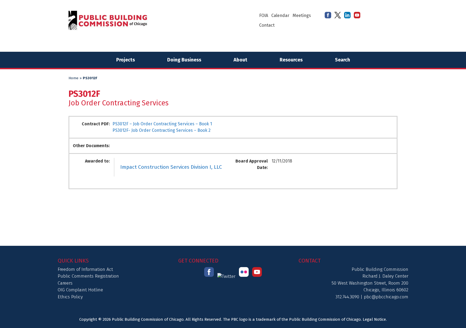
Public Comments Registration (88, 276)
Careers (65, 283)
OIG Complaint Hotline (80, 290)
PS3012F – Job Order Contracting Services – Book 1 (162, 123)
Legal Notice (374, 319)
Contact (267, 25)
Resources (291, 60)
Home (73, 78)
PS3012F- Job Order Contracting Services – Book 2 (161, 130)
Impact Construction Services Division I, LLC (171, 167)
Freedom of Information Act (85, 269)
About (240, 60)
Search (342, 60)
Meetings (302, 15)
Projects (125, 60)
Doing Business (184, 60)
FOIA (263, 15)
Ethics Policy (70, 297)
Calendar (280, 15)
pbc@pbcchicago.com (386, 297)
